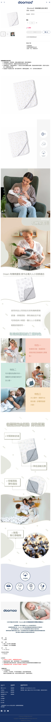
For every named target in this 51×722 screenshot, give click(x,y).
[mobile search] (4, 2)
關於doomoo (3, 688)
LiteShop (28, 720)
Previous (3, 19)
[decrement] (27, 22)
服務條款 (12, 690)
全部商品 (2, 690)
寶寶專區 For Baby (4, 692)
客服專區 (12, 694)
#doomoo (32, 10)
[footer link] (1, 710)
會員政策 (12, 688)
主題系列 (2, 696)
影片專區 (2, 702)
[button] (1, 2)
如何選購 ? (3, 698)
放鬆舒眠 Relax (4, 694)
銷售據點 (12, 692)
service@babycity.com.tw (30, 688)
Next (21, 19)
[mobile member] (46, 2)
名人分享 (2, 700)
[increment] (36, 22)
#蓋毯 (28, 10)
